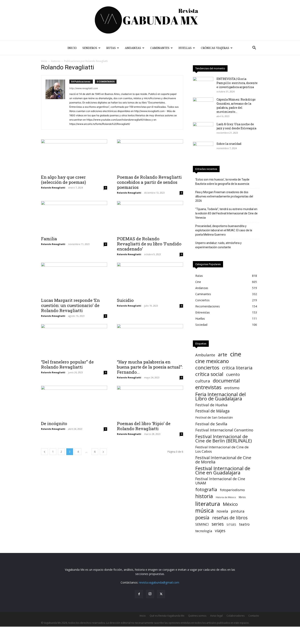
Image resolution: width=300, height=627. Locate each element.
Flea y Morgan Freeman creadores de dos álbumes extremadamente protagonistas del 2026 (224, 196)
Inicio (72, 48)
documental (226, 381)
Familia (49, 238)
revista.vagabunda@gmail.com (159, 582)
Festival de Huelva (211, 405)
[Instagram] (150, 594)
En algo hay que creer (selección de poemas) (63, 179)
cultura (202, 381)
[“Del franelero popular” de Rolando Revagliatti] (74, 340)
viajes (220, 531)
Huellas (185, 48)
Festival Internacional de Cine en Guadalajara (222, 470)
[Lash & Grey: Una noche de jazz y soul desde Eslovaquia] (203, 129)
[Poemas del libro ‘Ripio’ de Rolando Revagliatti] (150, 402)
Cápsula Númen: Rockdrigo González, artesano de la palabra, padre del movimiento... (236, 105)
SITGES (231, 524)
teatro (244, 524)
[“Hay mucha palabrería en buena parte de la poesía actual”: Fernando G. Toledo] (150, 340)
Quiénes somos (197, 615)
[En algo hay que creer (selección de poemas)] (74, 155)
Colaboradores (235, 615)
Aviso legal (216, 615)
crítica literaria (237, 368)
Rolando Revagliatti (53, 187)
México (230, 504)
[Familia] (74, 217)
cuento (233, 374)
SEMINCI (202, 524)
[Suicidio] (150, 279)
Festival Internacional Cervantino (224, 430)
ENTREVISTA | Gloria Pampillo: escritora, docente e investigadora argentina (237, 83)
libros (242, 497)
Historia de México (226, 497)
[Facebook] (139, 594)
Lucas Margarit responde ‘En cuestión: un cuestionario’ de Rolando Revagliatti (70, 305)
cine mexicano (212, 361)
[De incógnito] (74, 402)
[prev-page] (44, 451)
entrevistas (208, 387)
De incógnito (54, 423)
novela (222, 511)
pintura (237, 511)
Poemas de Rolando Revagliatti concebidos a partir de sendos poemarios (149, 182)
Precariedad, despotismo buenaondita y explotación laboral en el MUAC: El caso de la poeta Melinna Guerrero (223, 230)
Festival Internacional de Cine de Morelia (223, 459)
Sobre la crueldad (229, 144)
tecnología (203, 531)
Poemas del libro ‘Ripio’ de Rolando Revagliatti (143, 426)
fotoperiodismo (232, 490)
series (218, 524)
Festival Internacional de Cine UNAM (220, 481)
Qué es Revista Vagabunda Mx (167, 615)
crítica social (209, 374)
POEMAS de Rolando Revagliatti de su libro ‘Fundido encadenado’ (149, 244)
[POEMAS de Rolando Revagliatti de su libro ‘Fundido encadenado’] (150, 217)
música (204, 510)
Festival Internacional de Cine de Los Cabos (222, 449)
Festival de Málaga (212, 411)
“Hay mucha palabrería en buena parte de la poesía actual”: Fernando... (150, 367)
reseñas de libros (230, 517)
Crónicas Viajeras (215, 48)
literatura (207, 504)
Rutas (111, 48)
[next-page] (103, 451)
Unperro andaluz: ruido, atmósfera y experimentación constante (218, 245)
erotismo (231, 388)
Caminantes (159, 48)
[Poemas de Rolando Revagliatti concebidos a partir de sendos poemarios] (150, 155)
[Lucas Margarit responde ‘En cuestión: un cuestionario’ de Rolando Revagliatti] (74, 279)
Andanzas (133, 48)
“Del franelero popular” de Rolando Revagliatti (67, 364)
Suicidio (125, 300)
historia (204, 496)
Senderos (89, 48)
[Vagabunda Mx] (150, 20)
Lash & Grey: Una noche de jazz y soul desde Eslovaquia (236, 126)
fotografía (206, 489)
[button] (254, 48)
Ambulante (205, 355)
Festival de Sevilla (211, 424)
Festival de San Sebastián (214, 417)
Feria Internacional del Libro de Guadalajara (220, 396)
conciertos (207, 367)
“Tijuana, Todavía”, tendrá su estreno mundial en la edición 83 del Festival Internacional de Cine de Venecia (226, 213)
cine (235, 354)
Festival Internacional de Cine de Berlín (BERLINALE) (223, 438)
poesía (202, 517)
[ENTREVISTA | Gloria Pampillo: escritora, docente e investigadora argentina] (203, 84)
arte (222, 354)
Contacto (253, 615)
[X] (161, 594)
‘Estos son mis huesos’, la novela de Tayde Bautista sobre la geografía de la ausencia (222, 181)
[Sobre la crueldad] (203, 149)
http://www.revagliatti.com (83, 88)
